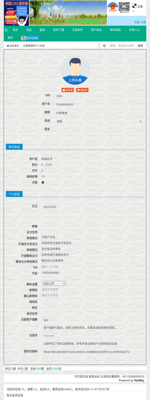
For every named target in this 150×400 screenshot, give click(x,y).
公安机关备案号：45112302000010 (122, 376)
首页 (15, 30)
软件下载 (58, 30)
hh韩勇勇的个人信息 (34, 45)
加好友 (83, 90)
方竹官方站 (81, 376)
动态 (29, 30)
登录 (137, 22)
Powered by (126, 380)
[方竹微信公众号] (124, 11)
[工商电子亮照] (112, 11)
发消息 (69, 90)
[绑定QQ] (42, 182)
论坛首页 (14, 45)
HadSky (139, 380)
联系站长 (94, 376)
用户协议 (96, 30)
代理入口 (134, 30)
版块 (42, 30)
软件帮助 (115, 30)
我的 (10, 37)
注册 (143, 22)
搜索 (140, 45)
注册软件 (77, 30)
